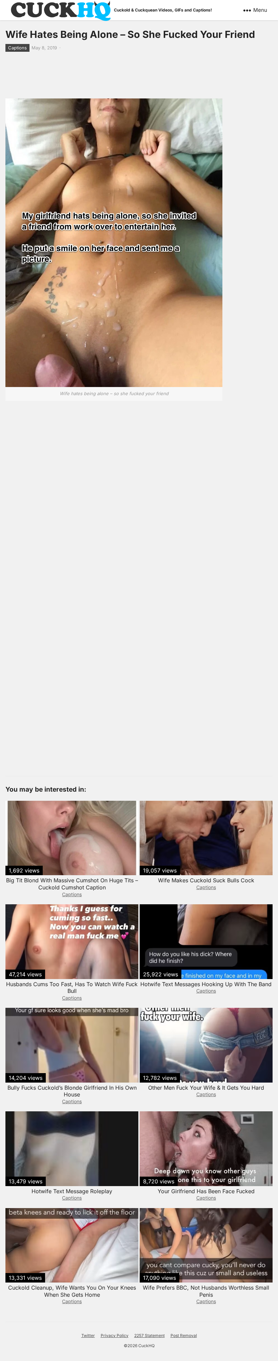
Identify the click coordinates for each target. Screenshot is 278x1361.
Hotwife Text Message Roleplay (72, 1191)
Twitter (88, 1335)
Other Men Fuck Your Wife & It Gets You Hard (206, 1087)
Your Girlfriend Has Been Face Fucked (206, 1191)
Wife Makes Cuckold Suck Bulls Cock (206, 880)
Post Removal (184, 1335)
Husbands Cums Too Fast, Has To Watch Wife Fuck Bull (72, 988)
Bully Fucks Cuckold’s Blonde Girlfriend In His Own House (72, 1091)
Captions (17, 47)
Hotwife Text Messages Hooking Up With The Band (206, 984)
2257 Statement (149, 1335)
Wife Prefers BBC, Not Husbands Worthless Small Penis (206, 1291)
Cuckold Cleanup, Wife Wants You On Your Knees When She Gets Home (72, 1291)
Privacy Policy (114, 1335)
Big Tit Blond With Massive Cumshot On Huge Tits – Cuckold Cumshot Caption (72, 884)
